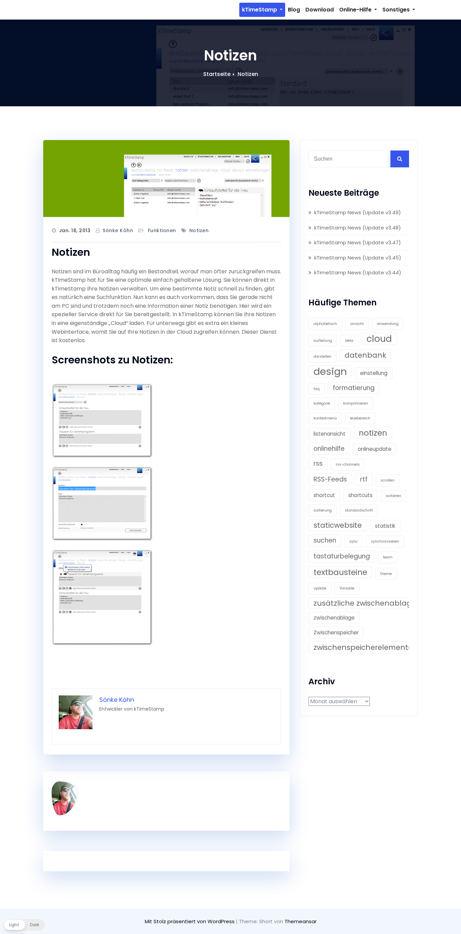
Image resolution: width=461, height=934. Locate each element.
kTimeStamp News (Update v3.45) (357, 257)
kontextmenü (325, 418)
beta (349, 340)
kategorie (322, 403)
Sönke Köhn (118, 230)
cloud (379, 339)
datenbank (365, 355)
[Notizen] (166, 178)
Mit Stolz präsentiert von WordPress (190, 921)
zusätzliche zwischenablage (365, 603)
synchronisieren (385, 541)
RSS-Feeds (330, 479)
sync (353, 541)
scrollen (388, 480)
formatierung (354, 387)
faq (317, 388)
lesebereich (360, 418)
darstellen (322, 356)
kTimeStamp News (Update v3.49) (357, 212)
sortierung (323, 510)
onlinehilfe (329, 448)
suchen (325, 540)
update (320, 588)
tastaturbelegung (342, 556)
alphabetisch (325, 323)
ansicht (357, 323)
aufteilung (323, 340)
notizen (199, 230)
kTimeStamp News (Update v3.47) (357, 242)
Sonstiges (396, 9)
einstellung (373, 373)
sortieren (393, 495)
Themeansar (300, 921)
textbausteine (340, 572)
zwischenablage (334, 617)
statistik (385, 525)
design (330, 371)
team (387, 557)
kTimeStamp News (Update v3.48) (357, 227)
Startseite (217, 74)
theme (386, 573)
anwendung (388, 323)
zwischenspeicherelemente (363, 647)
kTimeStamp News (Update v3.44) (357, 272)
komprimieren (355, 403)
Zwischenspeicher (336, 632)
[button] (24, 925)
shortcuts (360, 495)
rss (318, 463)
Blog (294, 9)
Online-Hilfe (356, 9)
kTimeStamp (260, 9)
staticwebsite (338, 525)
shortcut (324, 495)
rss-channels (348, 464)
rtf (364, 479)
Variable (347, 588)
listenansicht (330, 433)
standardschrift (359, 510)
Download (319, 9)
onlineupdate (374, 448)
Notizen (248, 74)
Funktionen (162, 230)
